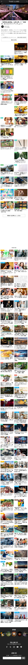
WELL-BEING (3, 262)
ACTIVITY (16, 43)
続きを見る (14, 40)
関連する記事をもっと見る (14, 215)
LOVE (15, 262)
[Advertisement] (14, 233)
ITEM (2, 68)
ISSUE (2, 56)
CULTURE (2, 129)
